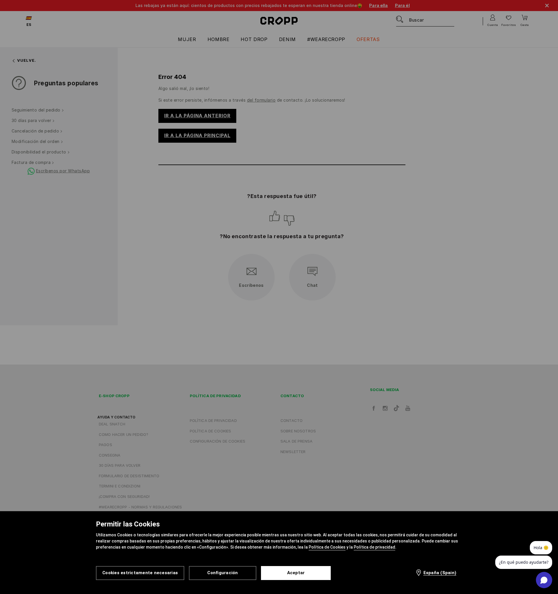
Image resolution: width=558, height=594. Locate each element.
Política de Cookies (327, 547)
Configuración (222, 572)
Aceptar (296, 572)
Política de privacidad (374, 547)
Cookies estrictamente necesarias (140, 572)
